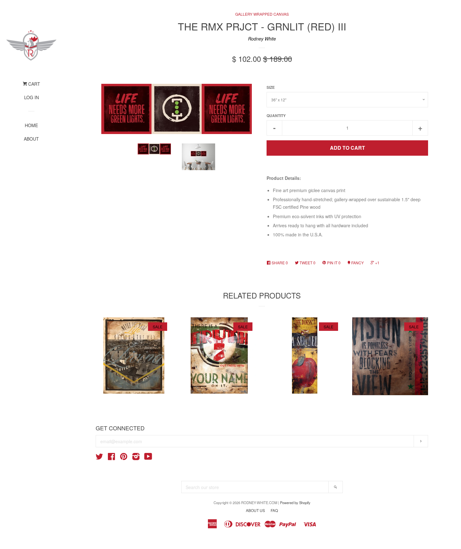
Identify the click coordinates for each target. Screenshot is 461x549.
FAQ (274, 510)
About (31, 139)
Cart (33, 84)
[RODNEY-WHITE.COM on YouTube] (148, 458)
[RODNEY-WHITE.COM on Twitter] (99, 458)
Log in (31, 97)
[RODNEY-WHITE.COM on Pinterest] (124, 458)
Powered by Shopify (295, 502)
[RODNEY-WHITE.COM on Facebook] (111, 458)
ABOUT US (255, 510)
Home (31, 125)
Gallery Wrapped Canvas (262, 14)
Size (271, 87)
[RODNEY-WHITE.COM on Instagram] (136, 458)
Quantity (276, 115)
